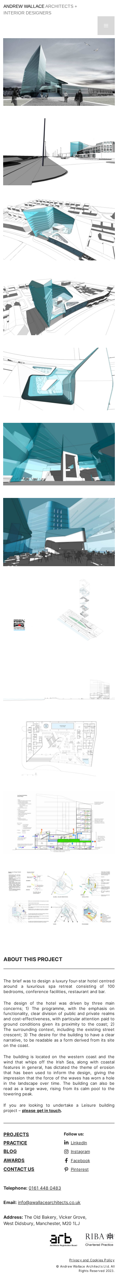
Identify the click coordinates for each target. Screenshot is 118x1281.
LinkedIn (79, 1142)
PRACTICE (15, 1143)
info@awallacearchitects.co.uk (49, 1202)
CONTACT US (18, 1169)
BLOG (10, 1151)
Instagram (80, 1151)
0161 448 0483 (45, 1188)
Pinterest (80, 1169)
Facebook (80, 1160)
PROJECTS (16, 1134)
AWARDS (14, 1160)
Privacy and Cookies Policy (92, 1260)
